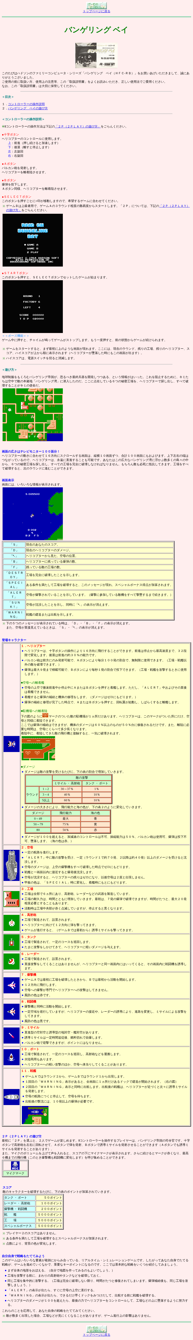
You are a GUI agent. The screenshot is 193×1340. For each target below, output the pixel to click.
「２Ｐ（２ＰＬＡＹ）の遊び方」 (78, 126)
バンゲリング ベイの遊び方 (28, 108)
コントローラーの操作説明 (26, 104)
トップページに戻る (96, 11)
